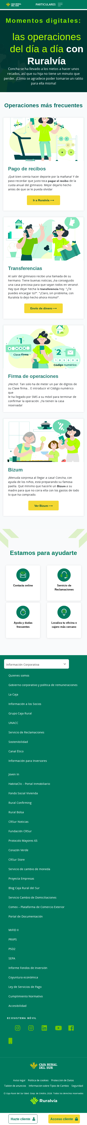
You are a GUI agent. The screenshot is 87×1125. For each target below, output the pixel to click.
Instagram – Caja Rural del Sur (20, 1028)
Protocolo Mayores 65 (22, 840)
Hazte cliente (20, 1119)
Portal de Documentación (25, 916)
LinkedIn (46, 1028)
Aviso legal (19, 1080)
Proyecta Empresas (21, 878)
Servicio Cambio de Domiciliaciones (32, 897)
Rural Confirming (20, 803)
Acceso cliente (61, 1119)
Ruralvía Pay (11, 1027)
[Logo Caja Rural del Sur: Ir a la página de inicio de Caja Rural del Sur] (13, 4)
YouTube (60, 1028)
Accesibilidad (17, 1006)
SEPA (11, 958)
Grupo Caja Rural (20, 713)
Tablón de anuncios (15, 1085)
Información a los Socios (24, 704)
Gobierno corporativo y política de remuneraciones (42, 685)
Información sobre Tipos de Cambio (49, 1085)
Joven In (13, 774)
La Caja (13, 694)
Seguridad (77, 1085)
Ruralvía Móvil (8, 1027)
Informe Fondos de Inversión (27, 968)
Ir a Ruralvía (41, 200)
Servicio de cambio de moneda (29, 869)
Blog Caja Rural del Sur (24, 888)
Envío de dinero (41, 308)
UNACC (13, 723)
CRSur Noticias (18, 822)
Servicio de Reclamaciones (26, 732)
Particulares (46, 4)
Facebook (73, 1028)
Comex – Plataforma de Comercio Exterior (36, 907)
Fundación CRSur (20, 831)
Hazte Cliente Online (13, 1041)
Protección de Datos (62, 1080)
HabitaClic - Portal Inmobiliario (29, 784)
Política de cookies (38, 1080)
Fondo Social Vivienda (23, 793)
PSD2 (11, 949)
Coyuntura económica (23, 977)
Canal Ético (15, 751)
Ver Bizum (41, 506)
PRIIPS (12, 939)
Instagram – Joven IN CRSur (33, 1028)
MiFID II (13, 930)
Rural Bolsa (16, 812)
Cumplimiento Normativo (25, 996)
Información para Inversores (27, 761)
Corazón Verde (18, 850)
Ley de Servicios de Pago (24, 987)
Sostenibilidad (18, 742)
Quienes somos (18, 675)
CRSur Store (16, 859)
